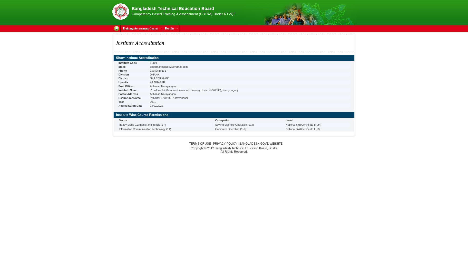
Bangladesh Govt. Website (261, 143)
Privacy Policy (225, 143)
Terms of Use (200, 143)
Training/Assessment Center (140, 28)
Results (169, 28)
